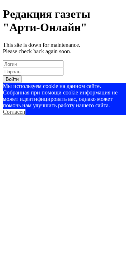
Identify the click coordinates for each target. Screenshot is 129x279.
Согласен (14, 112)
